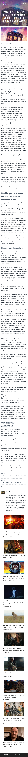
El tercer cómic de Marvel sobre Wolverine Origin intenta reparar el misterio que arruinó (13, 720)
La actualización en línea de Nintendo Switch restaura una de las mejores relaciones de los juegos (13, 478)
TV (4, 473)
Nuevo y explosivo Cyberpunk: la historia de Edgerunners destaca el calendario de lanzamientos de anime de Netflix (14, 533)
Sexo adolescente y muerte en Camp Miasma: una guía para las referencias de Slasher (13, 603)
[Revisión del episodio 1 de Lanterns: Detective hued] (14, 669)
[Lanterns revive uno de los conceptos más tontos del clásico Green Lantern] (14, 692)
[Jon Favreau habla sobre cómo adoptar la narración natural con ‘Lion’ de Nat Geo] (14, 622)
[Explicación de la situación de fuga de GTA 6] (14, 552)
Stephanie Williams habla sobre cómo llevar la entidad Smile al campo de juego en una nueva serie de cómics (14, 578)
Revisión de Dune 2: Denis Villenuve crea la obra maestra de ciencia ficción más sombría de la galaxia (13, 485)
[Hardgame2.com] (4, 4)
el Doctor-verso (17, 57)
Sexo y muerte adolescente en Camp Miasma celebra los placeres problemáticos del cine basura (14, 650)
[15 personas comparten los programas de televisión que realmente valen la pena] (14, 739)
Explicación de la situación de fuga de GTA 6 (14, 555)
